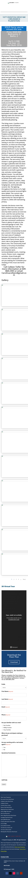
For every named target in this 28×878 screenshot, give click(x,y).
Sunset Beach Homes (5, 825)
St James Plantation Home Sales (8, 821)
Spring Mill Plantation (5, 819)
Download (14, 662)
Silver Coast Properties (6, 797)
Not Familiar (7, 725)
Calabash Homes (4, 803)
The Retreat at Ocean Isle (6, 827)
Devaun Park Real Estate (6, 807)
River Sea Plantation (5, 813)
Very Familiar (7, 730)
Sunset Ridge (4, 823)
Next (24, 579)
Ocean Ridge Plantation (6, 811)
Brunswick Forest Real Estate (7, 799)
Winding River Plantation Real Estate (9, 831)
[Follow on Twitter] (10, 873)
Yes (4, 747)
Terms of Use (22, 849)
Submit (4, 784)
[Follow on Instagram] (14, 873)
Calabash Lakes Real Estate (7, 801)
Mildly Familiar (8, 727)
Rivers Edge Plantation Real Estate (8, 815)
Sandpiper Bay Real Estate (6, 817)
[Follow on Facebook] (7, 873)
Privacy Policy (4, 851)
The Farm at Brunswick (6, 829)
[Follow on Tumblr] (17, 873)
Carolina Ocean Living (5, 805)
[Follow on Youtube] (21, 873)
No (4, 749)
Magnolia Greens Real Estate (7, 809)
